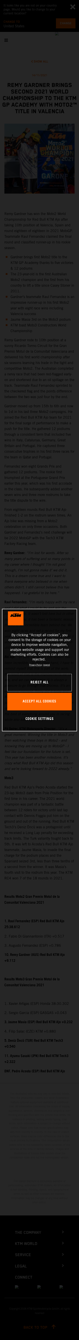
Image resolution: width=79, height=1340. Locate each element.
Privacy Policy (35, 665)
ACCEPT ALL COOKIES (39, 701)
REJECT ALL (39, 682)
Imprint (46, 665)
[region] (39, 670)
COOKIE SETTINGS (39, 719)
